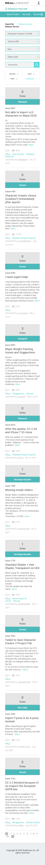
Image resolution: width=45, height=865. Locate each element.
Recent (12, 74)
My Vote (37, 14)
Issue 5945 (10, 273)
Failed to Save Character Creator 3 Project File (20, 641)
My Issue (26, 14)
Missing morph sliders (19, 490)
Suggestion (19, 393)
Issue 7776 (10, 560)
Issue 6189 (10, 191)
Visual (30, 393)
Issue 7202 (10, 714)
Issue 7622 (10, 636)
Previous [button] (3, 14)
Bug (8, 154)
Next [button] (41, 14)
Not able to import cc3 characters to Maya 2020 (21, 114)
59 (8, 836)
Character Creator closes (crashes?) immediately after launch (20, 199)
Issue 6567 (10, 108)
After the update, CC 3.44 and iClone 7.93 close (21, 430)
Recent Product (13, 14)
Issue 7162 (10, 778)
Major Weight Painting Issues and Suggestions (20, 350)
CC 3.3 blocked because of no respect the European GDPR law (21, 786)
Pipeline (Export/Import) (25, 238)
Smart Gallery (34, 822)
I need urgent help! (16, 277)
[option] (13, 14)
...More (30, 145)
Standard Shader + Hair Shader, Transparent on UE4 (22, 566)
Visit (30, 74)
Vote (12, 79)
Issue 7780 (10, 486)
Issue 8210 (10, 425)
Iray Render (19, 154)
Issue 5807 (10, 345)
